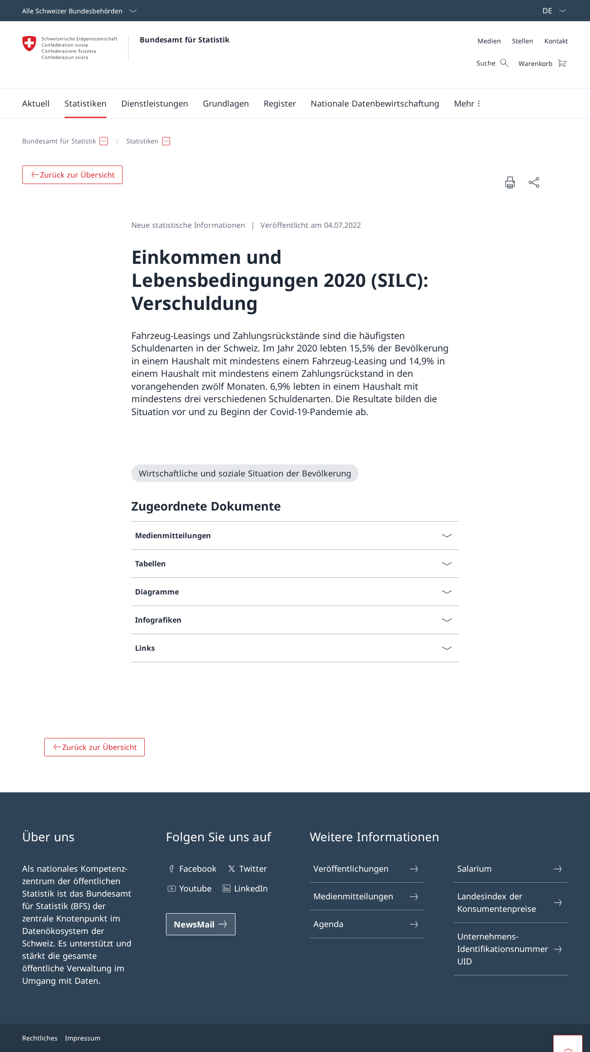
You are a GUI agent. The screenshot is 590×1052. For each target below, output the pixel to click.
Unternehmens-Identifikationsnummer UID (502, 949)
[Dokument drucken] (510, 182)
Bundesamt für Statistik (185, 40)
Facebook (198, 868)
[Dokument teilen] (534, 182)
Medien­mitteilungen (353, 896)
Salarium (474, 868)
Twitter (253, 868)
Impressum (82, 1038)
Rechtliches (40, 1038)
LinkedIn (251, 888)
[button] (36, 103)
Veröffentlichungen (351, 868)
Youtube (195, 888)
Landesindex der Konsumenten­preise (496, 902)
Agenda (328, 923)
